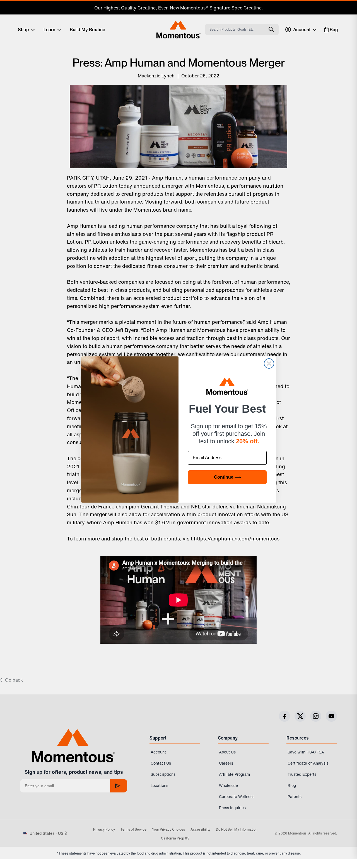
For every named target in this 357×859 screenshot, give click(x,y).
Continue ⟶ (227, 477)
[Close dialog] (269, 363)
